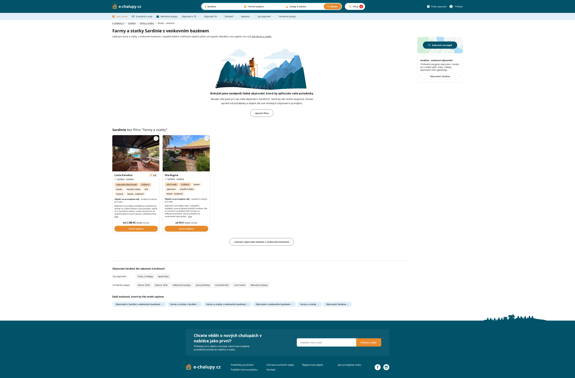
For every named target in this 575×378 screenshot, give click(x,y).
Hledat (334, 6)
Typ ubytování (264, 16)
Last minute (122, 16)
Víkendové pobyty (168, 16)
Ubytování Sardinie (336, 304)
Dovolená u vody (144, 16)
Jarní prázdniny (203, 285)
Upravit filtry (262, 113)
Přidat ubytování (439, 6)
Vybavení (245, 16)
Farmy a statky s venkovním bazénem (226, 304)
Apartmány (163, 276)
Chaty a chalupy (145, 276)
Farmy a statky (147, 23)
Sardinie (132, 23)
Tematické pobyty (287, 16)
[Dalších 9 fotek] (186, 153)
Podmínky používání (242, 364)
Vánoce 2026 (161, 285)
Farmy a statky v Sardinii (183, 304)
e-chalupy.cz (118, 23)
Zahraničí (228, 16)
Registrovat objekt (312, 364)
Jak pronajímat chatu (349, 364)
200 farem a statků (261, 36)
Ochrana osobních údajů (280, 364)
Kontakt (271, 369)
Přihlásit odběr (369, 342)
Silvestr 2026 (144, 285)
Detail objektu (136, 228)
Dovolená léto (222, 285)
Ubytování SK (210, 16)
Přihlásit (459, 6)
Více (116, 216)
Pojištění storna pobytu (244, 369)
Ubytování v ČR (189, 16)
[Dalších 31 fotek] (135, 153)
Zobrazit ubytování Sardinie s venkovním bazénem (261, 241)
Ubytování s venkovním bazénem (273, 304)
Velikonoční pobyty (182, 285)
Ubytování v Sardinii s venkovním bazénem (138, 304)
